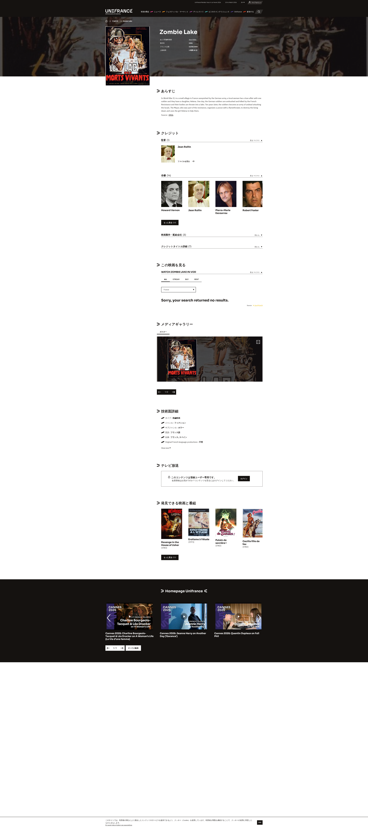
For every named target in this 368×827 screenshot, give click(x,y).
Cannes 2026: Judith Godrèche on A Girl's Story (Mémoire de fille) (235, 635)
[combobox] (178, 289)
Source (249, 305)
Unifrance (238, 12)
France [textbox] (166, 289)
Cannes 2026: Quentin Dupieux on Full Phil (127, 635)
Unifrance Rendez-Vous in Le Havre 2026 (208, 2)
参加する (250, 12)
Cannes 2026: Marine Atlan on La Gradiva (184, 633)
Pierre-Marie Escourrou (222, 212)
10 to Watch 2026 (231, 2)
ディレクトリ (198, 12)
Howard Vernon (170, 210)
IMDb (171, 115)
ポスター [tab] (163, 332)
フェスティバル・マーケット (177, 12)
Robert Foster (251, 210)
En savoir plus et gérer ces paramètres (118, 825)
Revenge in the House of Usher (170, 544)
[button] (258, 342)
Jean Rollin (192, 40)
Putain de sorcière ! (221, 541)
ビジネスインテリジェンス (219, 12)
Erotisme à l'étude (198, 539)
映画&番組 (145, 12)
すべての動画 (133, 648)
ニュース (157, 12)
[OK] (259, 822)
